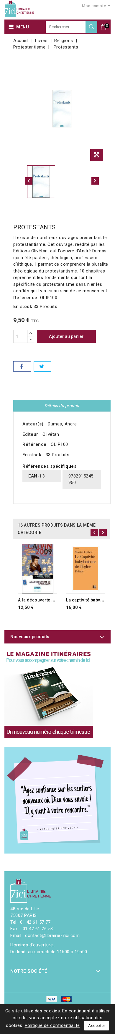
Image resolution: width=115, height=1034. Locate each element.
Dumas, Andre (62, 424)
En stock (22, 306)
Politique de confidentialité (52, 1025)
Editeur (30, 434)
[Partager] (22, 366)
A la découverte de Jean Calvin (50, 600)
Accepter (96, 1025)
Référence (34, 444)
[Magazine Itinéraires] (48, 693)
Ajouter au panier (66, 336)
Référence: (26, 297)
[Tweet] (42, 366)
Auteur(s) (33, 424)
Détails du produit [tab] (62, 405)
